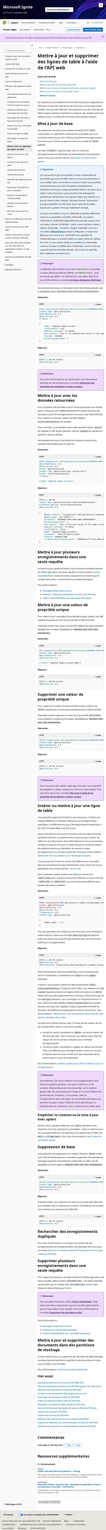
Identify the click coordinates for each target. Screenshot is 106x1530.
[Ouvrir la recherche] (88, 22)
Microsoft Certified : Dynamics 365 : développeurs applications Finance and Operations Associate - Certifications (69, 1485)
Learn (40, 47)
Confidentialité (8, 1524)
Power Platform (52, 47)
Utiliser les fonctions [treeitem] (16, 170)
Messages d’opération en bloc (57, 590)
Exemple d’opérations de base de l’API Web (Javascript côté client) (69, 1386)
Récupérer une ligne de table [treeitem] (17, 140)
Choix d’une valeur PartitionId (72, 1369)
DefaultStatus (58, 231)
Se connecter (97, 22)
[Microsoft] (4, 22)
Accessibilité (7, 1528)
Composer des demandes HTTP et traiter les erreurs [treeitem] (18, 103)
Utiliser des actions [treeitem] (15, 174)
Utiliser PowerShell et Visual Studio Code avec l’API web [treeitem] (17, 236)
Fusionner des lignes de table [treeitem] (17, 164)
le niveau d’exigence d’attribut (85, 280)
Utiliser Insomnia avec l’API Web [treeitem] (16, 228)
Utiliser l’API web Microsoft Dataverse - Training (59, 1471)
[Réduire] (32, 45)
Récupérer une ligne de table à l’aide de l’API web (61, 1404)
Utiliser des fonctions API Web (52, 1411)
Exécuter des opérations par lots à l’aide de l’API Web (63, 1419)
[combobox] (17, 50)
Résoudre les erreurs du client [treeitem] (17, 212)
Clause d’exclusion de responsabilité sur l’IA (21, 1521)
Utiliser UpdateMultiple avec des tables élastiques (67, 598)
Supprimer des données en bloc (66, 1312)
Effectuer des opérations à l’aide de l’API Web (59, 1389)
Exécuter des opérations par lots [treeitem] (19, 181)
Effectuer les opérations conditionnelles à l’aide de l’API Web (67, 1426)
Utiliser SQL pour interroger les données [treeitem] (19, 127)
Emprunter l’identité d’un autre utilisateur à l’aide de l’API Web (68, 1422)
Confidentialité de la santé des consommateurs (40, 1524)
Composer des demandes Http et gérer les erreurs (62, 1393)
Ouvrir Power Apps (93, 29)
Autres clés (75, 868)
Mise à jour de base (48, 81)
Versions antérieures (52, 1521)
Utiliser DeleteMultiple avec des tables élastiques (66, 1333)
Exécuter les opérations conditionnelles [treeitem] (17, 197)
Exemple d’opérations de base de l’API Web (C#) (61, 1382)
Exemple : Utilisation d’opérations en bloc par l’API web (69, 594)
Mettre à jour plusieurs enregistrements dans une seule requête (68, 88)
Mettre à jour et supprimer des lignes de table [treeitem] (19, 148)
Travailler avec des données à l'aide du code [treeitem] (18, 58)
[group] (71, 325)
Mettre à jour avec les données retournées (58, 84)
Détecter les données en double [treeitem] (17, 205)
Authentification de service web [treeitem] (16, 75)
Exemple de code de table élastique (60, 1329)
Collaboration (79, 1521)
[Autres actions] (101, 48)
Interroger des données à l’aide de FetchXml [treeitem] (18, 119)
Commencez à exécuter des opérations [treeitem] (19, 95)
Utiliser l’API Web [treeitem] (12, 64)
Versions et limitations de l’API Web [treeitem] (18, 258)
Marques (22, 1528)
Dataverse (80, 47)
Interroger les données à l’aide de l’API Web (59, 1397)
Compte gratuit (74, 29)
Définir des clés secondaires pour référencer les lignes (64, 855)
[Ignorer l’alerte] (101, 5)
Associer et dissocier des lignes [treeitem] (18, 156)
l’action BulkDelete (82, 1301)
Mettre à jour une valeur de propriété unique (59, 91)
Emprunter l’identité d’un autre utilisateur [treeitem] (18, 189)
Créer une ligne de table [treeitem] (17, 133)
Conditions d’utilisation (75, 1524)
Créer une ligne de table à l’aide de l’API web (59, 1400)
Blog (66, 1521)
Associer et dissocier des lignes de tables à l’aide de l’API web (67, 1408)
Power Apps (68, 47)
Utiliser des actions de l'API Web (53, 1415)
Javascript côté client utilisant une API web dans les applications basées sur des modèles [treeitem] (18, 247)
